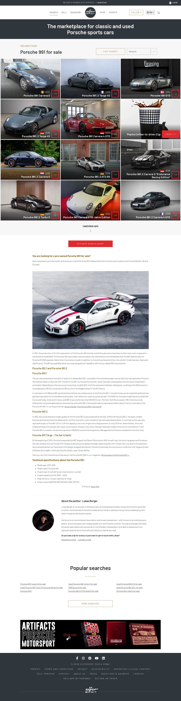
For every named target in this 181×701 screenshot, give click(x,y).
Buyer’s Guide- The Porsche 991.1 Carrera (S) (83, 406)
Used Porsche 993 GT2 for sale (129, 584)
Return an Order (106, 678)
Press (93, 674)
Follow (135, 12)
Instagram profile (68, 539)
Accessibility (101, 669)
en (150, 12)
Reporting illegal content (132, 669)
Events (113, 12)
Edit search (111, 51)
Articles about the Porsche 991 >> (115, 455)
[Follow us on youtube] (96, 658)
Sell (64, 12)
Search (54, 12)
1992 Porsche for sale (77, 587)
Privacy (83, 669)
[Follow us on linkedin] (103, 658)
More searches (90, 603)
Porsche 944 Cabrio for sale (128, 591)
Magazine (76, 12)
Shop (103, 12)
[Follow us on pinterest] (89, 658)
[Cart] (158, 12)
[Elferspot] (90, 12)
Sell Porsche (46, 674)
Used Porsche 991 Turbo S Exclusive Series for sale (41, 587)
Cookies (138, 674)
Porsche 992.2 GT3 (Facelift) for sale (83, 591)
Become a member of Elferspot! (85, 3)
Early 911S (95, 486)
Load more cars (90, 226)
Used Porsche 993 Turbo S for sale (82, 584)
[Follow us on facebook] (77, 658)
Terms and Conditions (59, 669)
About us (80, 674)
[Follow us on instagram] (83, 658)
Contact (64, 674)
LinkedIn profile (84, 539)
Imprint (35, 669)
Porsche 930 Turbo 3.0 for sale (33, 584)
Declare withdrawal (77, 678)
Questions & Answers (115, 674)
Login (175, 3)
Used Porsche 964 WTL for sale (129, 587)
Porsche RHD (26, 591)
